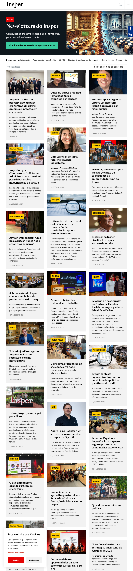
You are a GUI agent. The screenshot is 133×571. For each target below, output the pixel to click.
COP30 (62, 60)
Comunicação (108, 60)
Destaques (11, 60)
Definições (34, 560)
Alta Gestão (51, 60)
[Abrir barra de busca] (120, 5)
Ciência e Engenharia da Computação (83, 60)
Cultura (119, 60)
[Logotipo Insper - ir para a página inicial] (14, 5)
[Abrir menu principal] (129, 4)
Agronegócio (38, 60)
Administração (24, 60)
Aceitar (16, 560)
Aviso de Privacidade (16, 553)
